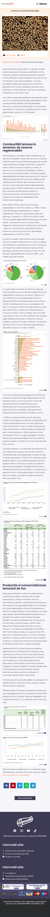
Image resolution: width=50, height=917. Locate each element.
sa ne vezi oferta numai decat (16, 775)
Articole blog (14, 62)
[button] (6, 785)
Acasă (5, 62)
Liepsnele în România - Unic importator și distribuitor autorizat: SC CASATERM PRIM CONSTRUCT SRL (25, 902)
